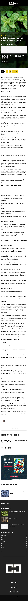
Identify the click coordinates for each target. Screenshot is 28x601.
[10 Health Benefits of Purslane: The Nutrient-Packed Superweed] (4, 513)
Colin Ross (11, 421)
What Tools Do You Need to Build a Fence (21, 441)
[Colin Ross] (4, 421)
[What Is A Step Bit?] (4, 519)
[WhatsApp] (16, 71)
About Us (7, 597)
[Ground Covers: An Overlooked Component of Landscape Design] (7, 50)
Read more (5, 61)
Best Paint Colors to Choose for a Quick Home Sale (7, 441)
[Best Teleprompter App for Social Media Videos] (4, 526)
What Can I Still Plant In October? (20, 56)
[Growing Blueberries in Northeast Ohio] (5, 493)
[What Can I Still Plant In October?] (20, 50)
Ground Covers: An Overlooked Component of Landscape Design (6, 57)
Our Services (13, 597)
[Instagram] (14, 591)
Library (18, 597)
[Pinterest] (13, 71)
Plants (3, 35)
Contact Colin (23, 597)
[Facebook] (7, 71)
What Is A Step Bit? (13, 518)
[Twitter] (10, 71)
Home (3, 597)
